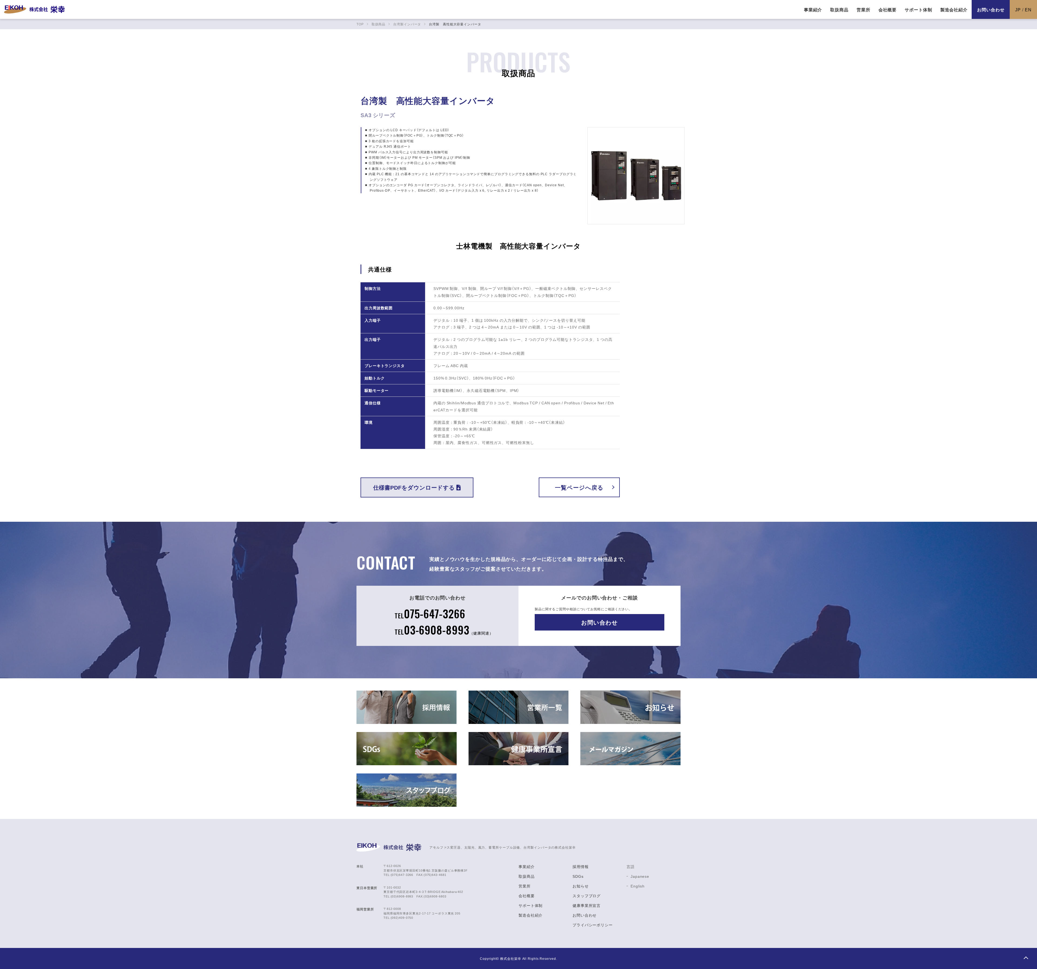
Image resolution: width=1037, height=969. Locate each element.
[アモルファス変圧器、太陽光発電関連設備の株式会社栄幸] (34, 9)
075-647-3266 (430, 613)
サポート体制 (530, 905)
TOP (1025, 957)
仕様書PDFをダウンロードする (414, 487)
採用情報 (581, 866)
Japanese (640, 876)
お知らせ (581, 886)
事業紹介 (526, 866)
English (638, 886)
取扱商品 (526, 876)
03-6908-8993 (444, 630)
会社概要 (526, 895)
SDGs (578, 876)
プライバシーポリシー (593, 924)
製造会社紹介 (530, 915)
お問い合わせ (990, 9)
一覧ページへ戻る (579, 487)
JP (1018, 9)
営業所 (524, 886)
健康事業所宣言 (587, 905)
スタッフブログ (587, 895)
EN (1028, 9)
